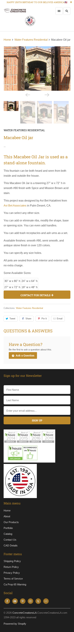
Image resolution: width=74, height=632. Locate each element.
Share (28, 318)
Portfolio (8, 528)
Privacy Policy (12, 572)
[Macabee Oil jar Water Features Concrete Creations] (37, 68)
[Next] (46, 94)
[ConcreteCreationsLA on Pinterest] (22, 601)
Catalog (8, 533)
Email (59, 318)
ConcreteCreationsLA (24, 612)
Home (7, 510)
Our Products (11, 522)
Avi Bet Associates (15, 205)
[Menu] (59, 11)
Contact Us (10, 539)
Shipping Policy (12, 561)
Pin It (44, 318)
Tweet (12, 318)
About (7, 516)
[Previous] (27, 94)
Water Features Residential (24, 130)
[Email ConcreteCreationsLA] (46, 601)
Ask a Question (24, 355)
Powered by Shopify (15, 623)
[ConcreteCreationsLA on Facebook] (7, 601)
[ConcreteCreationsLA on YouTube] (15, 601)
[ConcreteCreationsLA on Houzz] (38, 601)
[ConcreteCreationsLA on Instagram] (30, 601)
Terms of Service (13, 578)
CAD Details (11, 545)
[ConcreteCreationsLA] (19, 18)
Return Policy (11, 566)
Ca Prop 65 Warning (15, 584)
